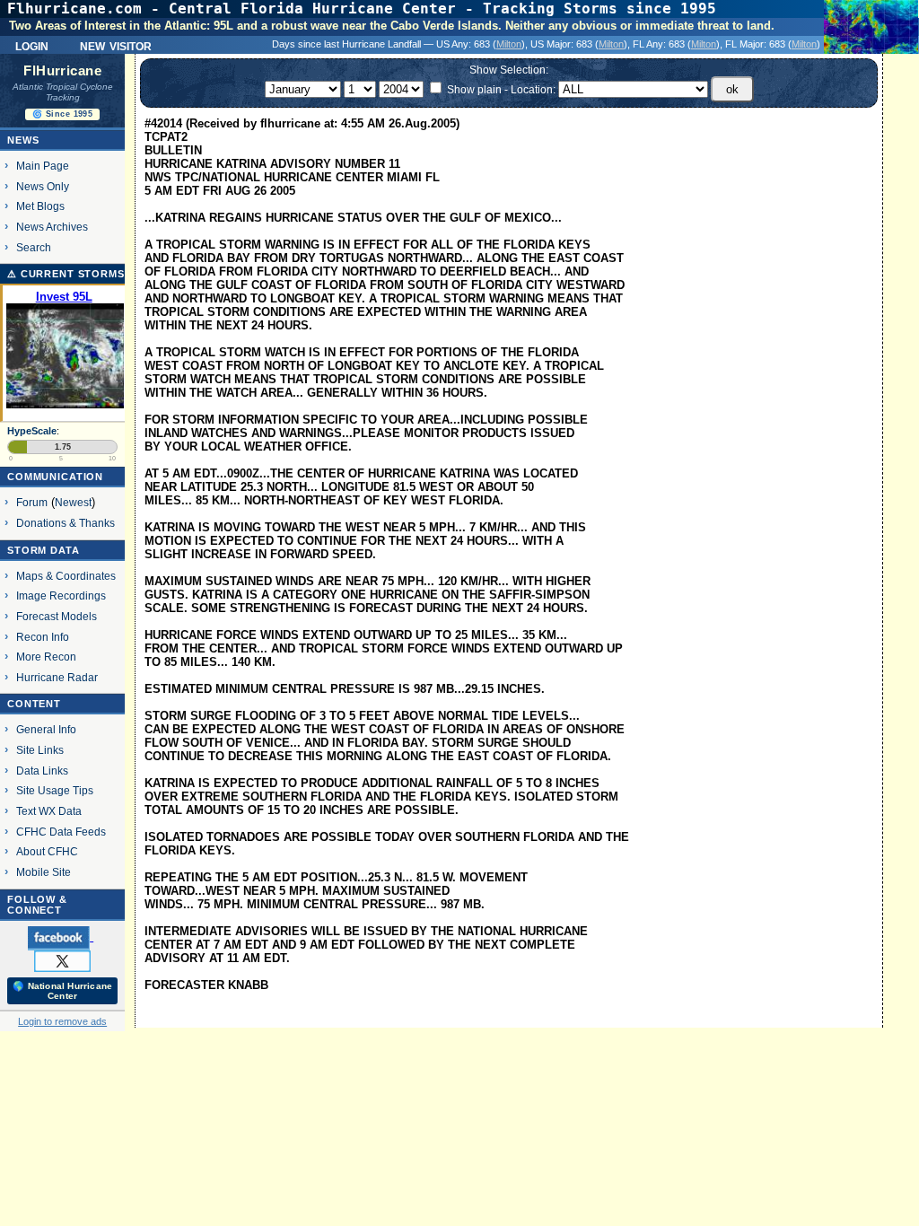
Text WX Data (49, 811)
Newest (73, 502)
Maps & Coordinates (66, 576)
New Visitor (116, 45)
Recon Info (42, 637)
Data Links (42, 770)
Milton (508, 44)
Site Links (40, 750)
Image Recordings (61, 595)
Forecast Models (56, 616)
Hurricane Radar (57, 677)
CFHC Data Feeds (61, 831)
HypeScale (32, 430)
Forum (32, 502)
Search (33, 247)
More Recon (46, 656)
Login (31, 45)
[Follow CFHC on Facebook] (60, 937)
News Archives (52, 226)
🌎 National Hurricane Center (62, 991)
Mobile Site (43, 872)
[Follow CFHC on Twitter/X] (62, 960)
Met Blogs (40, 206)
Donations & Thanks (65, 523)
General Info (46, 729)
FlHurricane (62, 71)
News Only (42, 186)
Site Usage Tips (54, 790)
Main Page (42, 165)
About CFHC (47, 851)
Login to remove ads (62, 1021)
